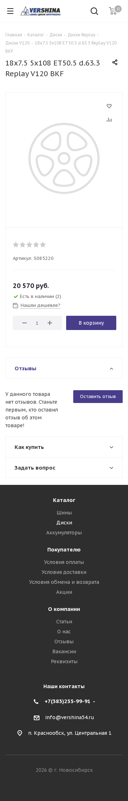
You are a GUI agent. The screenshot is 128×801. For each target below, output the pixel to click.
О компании (64, 609)
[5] (43, 244)
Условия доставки (64, 572)
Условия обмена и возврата (64, 582)
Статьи (64, 621)
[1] (16, 244)
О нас (64, 631)
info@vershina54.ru (69, 717)
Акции (64, 592)
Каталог (64, 500)
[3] (29, 244)
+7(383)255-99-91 (67, 701)
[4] (36, 244)
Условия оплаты (64, 562)
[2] (23, 244)
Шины (64, 512)
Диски (64, 522)
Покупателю (64, 549)
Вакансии (64, 651)
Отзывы (64, 641)
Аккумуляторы (64, 532)
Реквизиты (64, 661)
